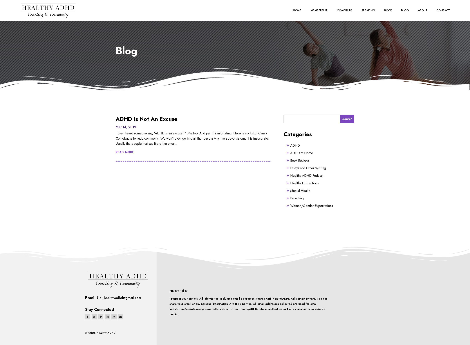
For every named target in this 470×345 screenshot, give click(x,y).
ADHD (295, 145)
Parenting (297, 198)
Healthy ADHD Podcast (306, 175)
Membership (319, 10)
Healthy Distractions (304, 183)
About (422, 10)
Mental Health (300, 190)
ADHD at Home (301, 153)
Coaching (344, 10)
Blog (405, 10)
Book (388, 10)
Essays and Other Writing (308, 168)
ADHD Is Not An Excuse (146, 119)
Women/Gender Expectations (311, 205)
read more (125, 152)
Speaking (368, 10)
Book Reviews (300, 160)
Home (297, 10)
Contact (443, 10)
